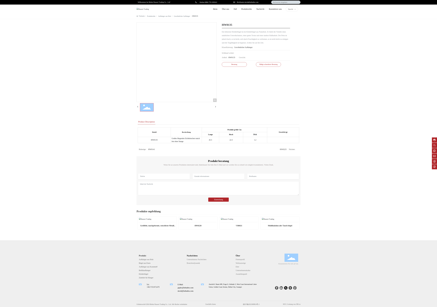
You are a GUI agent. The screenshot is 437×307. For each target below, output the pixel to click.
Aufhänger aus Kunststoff (148, 267)
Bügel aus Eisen (144, 263)
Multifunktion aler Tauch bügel (280, 226)
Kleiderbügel (143, 274)
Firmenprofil (240, 259)
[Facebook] (276, 288)
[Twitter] (285, 288)
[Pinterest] (295, 288)
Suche (297, 2)
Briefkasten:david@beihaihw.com (247, 2)
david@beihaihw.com (185, 291)
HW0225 (283, 149)
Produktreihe (151, 16)
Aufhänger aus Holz (164, 16)
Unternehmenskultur (243, 270)
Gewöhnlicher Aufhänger (182, 16)
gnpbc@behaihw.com (185, 288)
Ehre (237, 267)
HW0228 (198, 226)
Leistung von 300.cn (293, 304)
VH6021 (239, 226)
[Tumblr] (290, 288)
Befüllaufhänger (144, 270)
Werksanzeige (241, 263)
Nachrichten (192, 256)
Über (238, 256)
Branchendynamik (193, 263)
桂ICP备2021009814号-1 (251, 304)
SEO (284, 304)
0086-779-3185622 (211, 2)
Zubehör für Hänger (146, 278)
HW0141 (151, 149)
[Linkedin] (281, 288)
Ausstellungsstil (241, 274)
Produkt (142, 256)
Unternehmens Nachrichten (196, 259)
